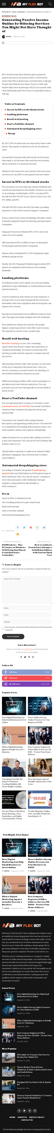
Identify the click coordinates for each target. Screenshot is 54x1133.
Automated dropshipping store (24, 129)
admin (8, 36)
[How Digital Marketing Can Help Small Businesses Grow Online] (14, 706)
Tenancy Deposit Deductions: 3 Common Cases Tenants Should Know (34, 1096)
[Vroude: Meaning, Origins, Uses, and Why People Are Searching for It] (40, 799)
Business (6, 16)
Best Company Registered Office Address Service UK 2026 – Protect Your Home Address (39, 751)
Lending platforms (17, 114)
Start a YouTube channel (20, 124)
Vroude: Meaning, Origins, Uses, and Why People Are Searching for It (39, 813)
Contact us (28, 649)
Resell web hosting (17, 119)
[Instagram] (33, 657)
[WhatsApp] (37, 527)
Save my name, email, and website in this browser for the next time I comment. (28, 628)
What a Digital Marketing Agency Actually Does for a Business (13, 749)
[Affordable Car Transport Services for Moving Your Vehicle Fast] (8, 1058)
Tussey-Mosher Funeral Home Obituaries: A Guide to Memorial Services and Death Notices (34, 1069)
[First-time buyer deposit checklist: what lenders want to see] (40, 767)
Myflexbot (13, 1129)
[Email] (17, 534)
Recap (11, 133)
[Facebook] (17, 527)
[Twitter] (24, 527)
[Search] (49, 4)
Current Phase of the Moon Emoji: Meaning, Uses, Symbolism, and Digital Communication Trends (13, 815)
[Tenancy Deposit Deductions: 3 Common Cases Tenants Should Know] (8, 1098)
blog (13, 16)
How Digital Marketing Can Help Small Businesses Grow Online (14, 720)
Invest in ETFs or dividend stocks (25, 110)
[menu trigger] (4, 4)
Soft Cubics (46, 1129)
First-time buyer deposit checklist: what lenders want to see (40, 781)
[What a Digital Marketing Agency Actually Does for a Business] (14, 735)
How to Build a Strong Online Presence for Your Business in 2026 (39, 720)
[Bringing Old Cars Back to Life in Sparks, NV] (8, 1085)
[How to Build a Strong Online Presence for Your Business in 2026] (40, 706)
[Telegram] (44, 527)
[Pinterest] (30, 527)
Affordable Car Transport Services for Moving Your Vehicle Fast (33, 1056)
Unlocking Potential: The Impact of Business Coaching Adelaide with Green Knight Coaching (12, 783)
